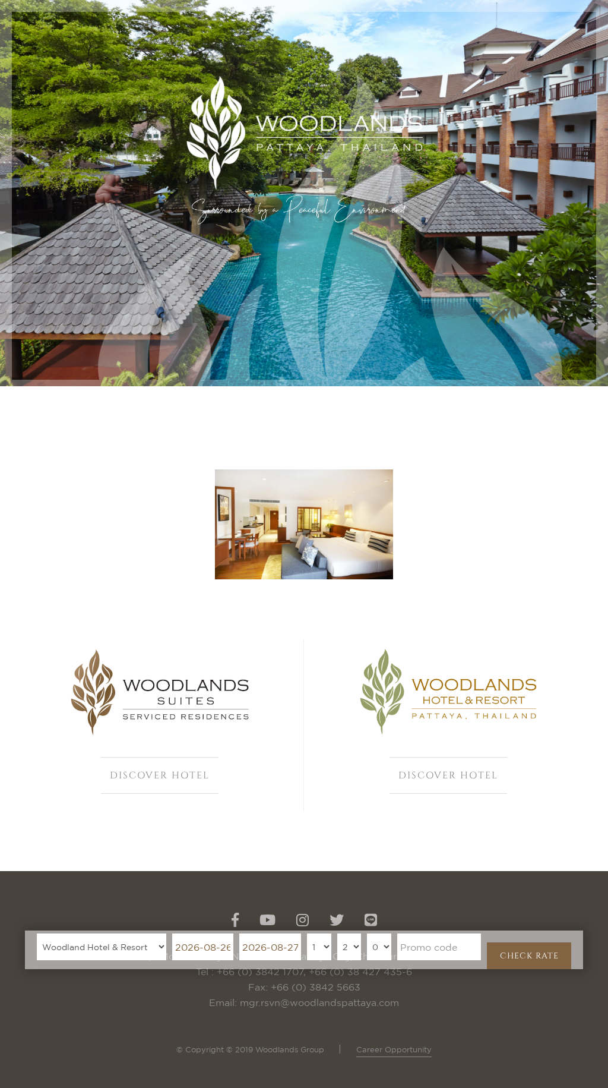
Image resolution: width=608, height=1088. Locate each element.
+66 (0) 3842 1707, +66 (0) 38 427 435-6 (314, 971)
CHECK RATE (529, 955)
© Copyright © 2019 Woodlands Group (251, 1049)
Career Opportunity (394, 1049)
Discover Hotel (160, 775)
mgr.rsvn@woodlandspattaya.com (319, 1002)
